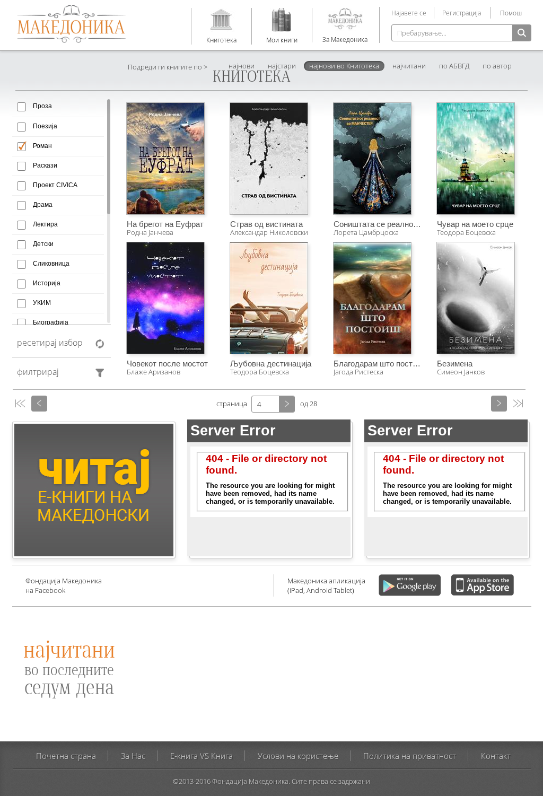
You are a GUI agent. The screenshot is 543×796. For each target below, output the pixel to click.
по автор (497, 66)
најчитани (409, 66)
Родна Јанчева (150, 232)
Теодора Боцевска (466, 232)
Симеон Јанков (461, 372)
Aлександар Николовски (269, 232)
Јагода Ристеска (358, 372)
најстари (282, 66)
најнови (242, 66)
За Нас (133, 755)
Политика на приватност (409, 755)
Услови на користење (298, 755)
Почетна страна (66, 755)
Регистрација (461, 12)
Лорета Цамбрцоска (366, 232)
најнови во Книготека (344, 66)
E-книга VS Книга (201, 755)
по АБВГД (454, 66)
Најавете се (408, 12)
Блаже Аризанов (153, 372)
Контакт (496, 755)
